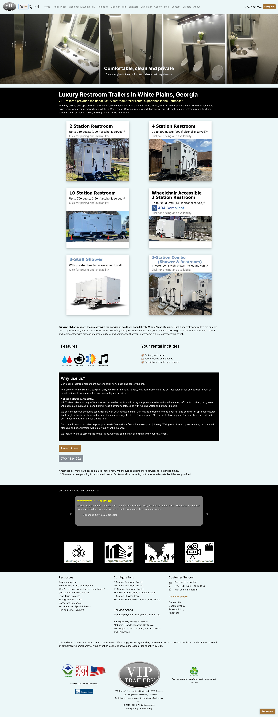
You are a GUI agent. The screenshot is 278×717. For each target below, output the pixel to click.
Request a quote (68, 592)
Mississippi (120, 638)
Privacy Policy (176, 619)
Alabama (118, 635)
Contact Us (175, 612)
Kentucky (148, 635)
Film (124, 6)
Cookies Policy (177, 616)
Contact (175, 6)
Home (47, 6)
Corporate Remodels (70, 613)
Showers (133, 6)
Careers (187, 6)
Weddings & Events (79, 6)
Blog (166, 6)
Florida (128, 635)
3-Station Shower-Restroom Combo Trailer (137, 609)
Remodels (103, 6)
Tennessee (124, 642)
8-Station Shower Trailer (127, 606)
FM (93, 6)
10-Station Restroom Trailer (129, 599)
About (196, 6)
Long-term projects (69, 606)
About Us (174, 623)
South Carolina (152, 638)
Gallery (158, 6)
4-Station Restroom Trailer (128, 596)
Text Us (201, 596)
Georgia (137, 635)
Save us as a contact (184, 592)
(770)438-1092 (181, 596)
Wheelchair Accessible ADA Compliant (135, 602)
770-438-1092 (71, 458)
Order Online (69, 448)
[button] (21, 49)
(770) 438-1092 (253, 6)
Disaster (115, 6)
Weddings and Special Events (75, 616)
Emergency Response (70, 609)
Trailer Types (59, 6)
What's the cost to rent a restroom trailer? (82, 599)
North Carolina (135, 638)
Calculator (146, 6)
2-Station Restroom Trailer (128, 592)
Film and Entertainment (71, 620)
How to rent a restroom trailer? (76, 596)
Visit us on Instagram (184, 600)
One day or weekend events (74, 602)
